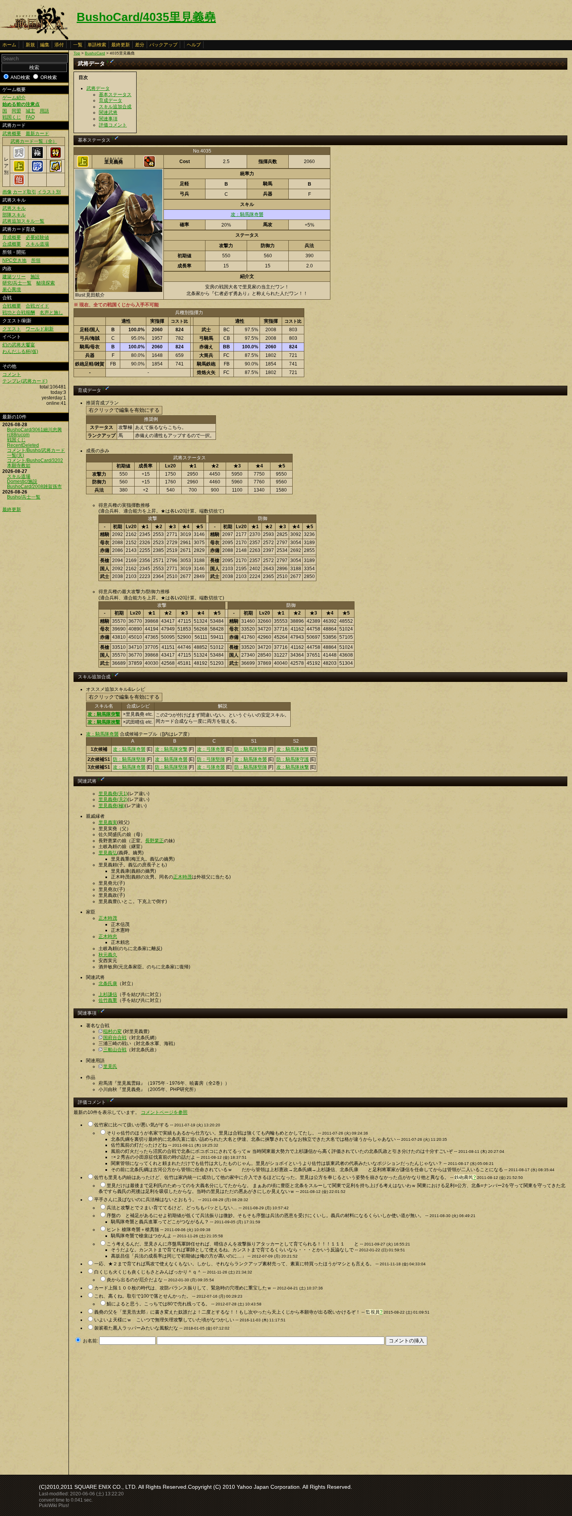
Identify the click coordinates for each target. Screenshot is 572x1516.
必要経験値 (37, 237)
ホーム (9, 44)
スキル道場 (37, 244)
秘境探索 (45, 283)
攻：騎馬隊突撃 (104, 714)
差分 (139, 44)
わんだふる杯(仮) (20, 351)
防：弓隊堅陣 (211, 759)
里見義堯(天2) (113, 799)
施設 (35, 276)
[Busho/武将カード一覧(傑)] (55, 170)
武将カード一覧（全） (34, 141)
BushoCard (95, 53)
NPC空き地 (14, 260)
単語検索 (97, 44)
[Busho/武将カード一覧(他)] (19, 184)
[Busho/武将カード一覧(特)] (55, 157)
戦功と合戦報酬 (18, 312)
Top (77, 53)
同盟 (16, 111)
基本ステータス (115, 94)
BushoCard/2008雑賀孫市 (34, 486)
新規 (30, 44)
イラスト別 (49, 192)
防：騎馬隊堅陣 (250, 749)
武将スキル (14, 208)
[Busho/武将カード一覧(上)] (19, 170)
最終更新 (120, 44)
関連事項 (108, 118)
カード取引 (24, 192)
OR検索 (48, 77)
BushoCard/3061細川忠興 (34, 429)
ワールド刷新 (40, 329)
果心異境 (11, 289)
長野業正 (154, 840)
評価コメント (113, 125)
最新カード (37, 133)
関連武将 (108, 112)
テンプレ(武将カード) (24, 381)
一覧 (77, 44)
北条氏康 (107, 983)
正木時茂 (182, 877)
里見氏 (110, 1066)
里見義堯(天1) (113, 793)
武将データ (98, 88)
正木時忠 (107, 936)
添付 (59, 44)
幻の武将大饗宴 (18, 345)
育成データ (110, 100)
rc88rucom (18, 434)
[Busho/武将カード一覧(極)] (37, 157)
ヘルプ (194, 44)
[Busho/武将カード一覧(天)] (19, 157)
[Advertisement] (139, 1407)
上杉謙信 (107, 994)
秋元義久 (107, 954)
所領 (35, 260)
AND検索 (20, 77)
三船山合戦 (114, 1049)
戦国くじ (11, 117)
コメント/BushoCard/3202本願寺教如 (35, 463)
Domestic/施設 (22, 481)
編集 (44, 44)
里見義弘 (107, 852)
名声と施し (51, 312)
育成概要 (11, 237)
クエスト (11, 329)
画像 (7, 192)
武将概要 (11, 133)
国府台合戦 (114, 1037)
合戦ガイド (37, 306)
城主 (30, 111)
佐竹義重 (107, 1000)
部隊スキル (14, 215)
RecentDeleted (23, 445)
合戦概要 (11, 306)
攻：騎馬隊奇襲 (247, 214)
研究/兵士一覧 (17, 283)
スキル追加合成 (115, 106)
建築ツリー (14, 276)
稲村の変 (112, 1031)
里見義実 (107, 822)
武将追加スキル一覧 (23, 221)
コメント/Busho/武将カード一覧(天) (36, 453)
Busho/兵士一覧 (23, 497)
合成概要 (11, 244)
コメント (11, 374)
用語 (44, 111)
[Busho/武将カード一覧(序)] (37, 170)
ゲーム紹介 (14, 97)
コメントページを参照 (164, 1112)
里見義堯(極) (111, 805)
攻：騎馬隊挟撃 (104, 722)
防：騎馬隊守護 (292, 759)
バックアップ (163, 44)
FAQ (30, 117)
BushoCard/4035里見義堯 (146, 17)
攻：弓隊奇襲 (211, 749)
